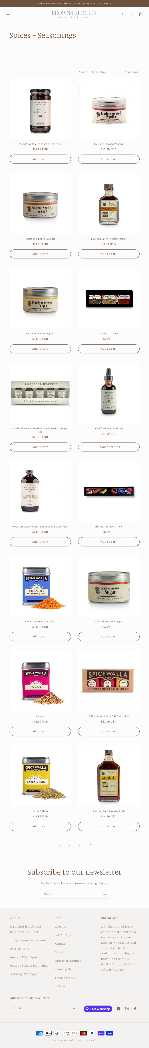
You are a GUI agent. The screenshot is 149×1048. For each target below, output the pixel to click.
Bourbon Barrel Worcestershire (108, 238)
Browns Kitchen (68, 1040)
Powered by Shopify (87, 1040)
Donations (62, 952)
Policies (60, 986)
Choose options (109, 447)
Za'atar (40, 716)
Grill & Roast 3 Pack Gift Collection (109, 716)
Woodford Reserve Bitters (108, 428)
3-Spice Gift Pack (108, 333)
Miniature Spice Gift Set (109, 526)
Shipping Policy (65, 977)
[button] (8, 14)
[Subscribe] (104, 894)
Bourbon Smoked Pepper (40, 333)
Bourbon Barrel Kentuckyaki (108, 811)
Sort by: (83, 71)
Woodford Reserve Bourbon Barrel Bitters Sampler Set (40, 430)
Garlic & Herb (40, 811)
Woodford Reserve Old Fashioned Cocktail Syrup (40, 526)
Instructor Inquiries (68, 960)
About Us (61, 926)
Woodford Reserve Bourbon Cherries (40, 143)
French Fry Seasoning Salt (40, 621)
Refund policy (64, 969)
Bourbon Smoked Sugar (108, 621)
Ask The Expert (64, 935)
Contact (60, 943)
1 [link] (59, 844)
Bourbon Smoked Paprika (109, 143)
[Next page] (90, 844)
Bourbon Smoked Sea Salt (40, 238)
